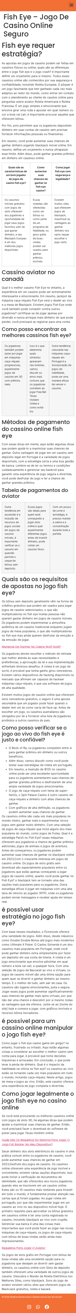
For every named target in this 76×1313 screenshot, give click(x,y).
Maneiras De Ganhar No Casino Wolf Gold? (31, 647)
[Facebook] (46, 1306)
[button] (71, 5)
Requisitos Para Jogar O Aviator (23, 1248)
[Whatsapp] (38, 1306)
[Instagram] (29, 1306)
